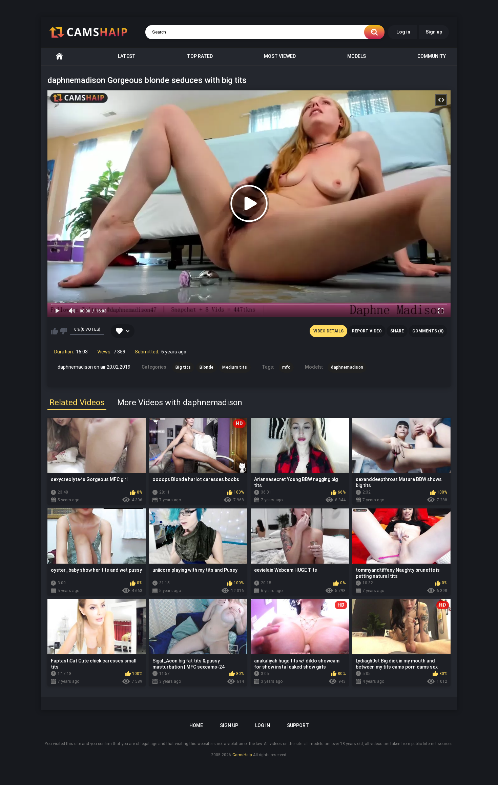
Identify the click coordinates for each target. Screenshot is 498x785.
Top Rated (200, 56)
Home (59, 56)
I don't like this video (63, 331)
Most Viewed (280, 56)
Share (397, 331)
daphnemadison (347, 367)
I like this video (54, 331)
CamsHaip (242, 755)
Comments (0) (427, 331)
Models (356, 56)
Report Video (367, 331)
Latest (127, 56)
